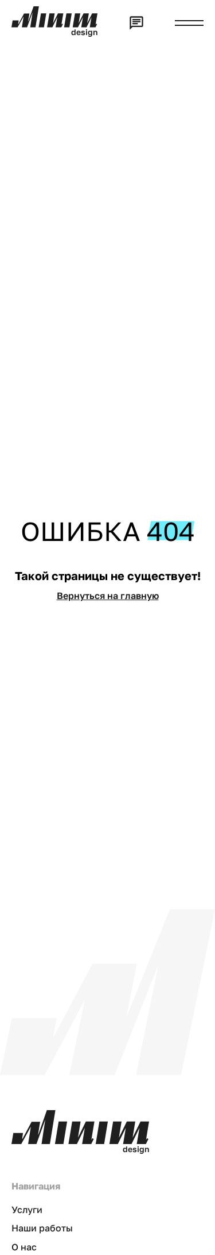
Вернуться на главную (108, 595)
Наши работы (42, 1228)
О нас (24, 1247)
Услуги (26, 1209)
